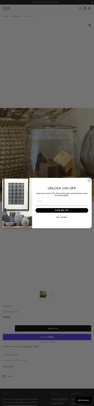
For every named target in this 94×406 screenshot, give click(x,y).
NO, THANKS (62, 217)
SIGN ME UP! (62, 210)
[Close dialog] (89, 180)
